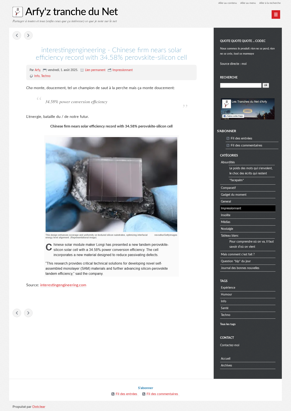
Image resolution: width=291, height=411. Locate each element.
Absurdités (228, 162)
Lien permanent (95, 70)
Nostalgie (227, 228)
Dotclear (38, 406)
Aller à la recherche (270, 3)
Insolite (225, 215)
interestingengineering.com (63, 285)
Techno (45, 76)
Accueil (225, 358)
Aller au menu (248, 3)
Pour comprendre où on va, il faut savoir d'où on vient (251, 244)
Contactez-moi (229, 345)
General (226, 201)
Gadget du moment (233, 194)
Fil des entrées (241, 138)
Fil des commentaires (246, 145)
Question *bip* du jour (236, 261)
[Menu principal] (276, 14)
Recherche (229, 77)
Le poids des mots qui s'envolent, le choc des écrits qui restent (250, 171)
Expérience (228, 287)
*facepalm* (236, 180)
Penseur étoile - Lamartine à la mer (17, 35)
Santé (224, 308)
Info (37, 76)
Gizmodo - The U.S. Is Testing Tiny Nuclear (28, 35)
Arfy (37, 70)
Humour (226, 294)
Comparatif (228, 188)
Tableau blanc (230, 235)
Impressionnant (122, 70)
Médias (225, 222)
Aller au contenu (227, 3)
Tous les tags (228, 324)
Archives (226, 365)
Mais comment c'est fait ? (238, 254)
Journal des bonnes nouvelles (240, 268)
